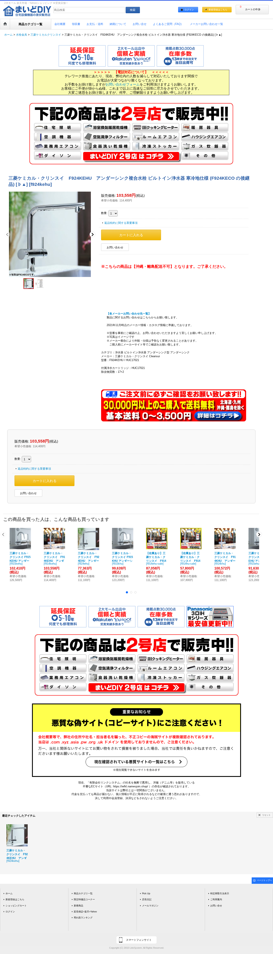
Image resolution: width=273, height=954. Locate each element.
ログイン (189, 9)
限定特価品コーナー (84, 899)
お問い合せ (216, 905)
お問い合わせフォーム (123, 84)
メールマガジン (150, 905)
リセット (266, 815)
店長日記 (146, 899)
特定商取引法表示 (219, 893)
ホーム (9, 893)
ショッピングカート (16, 905)
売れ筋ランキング (83, 917)
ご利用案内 (216, 899)
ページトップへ (264, 880)
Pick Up (146, 893)
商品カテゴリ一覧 (83, 893)
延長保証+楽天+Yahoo (85, 911)
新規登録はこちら (218, 9)
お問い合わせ (115, 247)
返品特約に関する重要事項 (121, 222)
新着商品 (78, 905)
